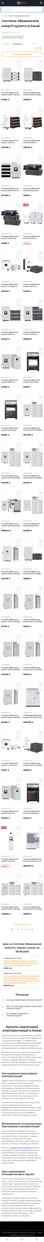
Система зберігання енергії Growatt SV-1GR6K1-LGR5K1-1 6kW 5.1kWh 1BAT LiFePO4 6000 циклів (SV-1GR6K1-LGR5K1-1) (21, 963)
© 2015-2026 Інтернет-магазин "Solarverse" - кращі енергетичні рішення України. (22, 1234)
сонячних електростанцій (20, 1148)
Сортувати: (6, 44)
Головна (4, 16)
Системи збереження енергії (19, 16)
